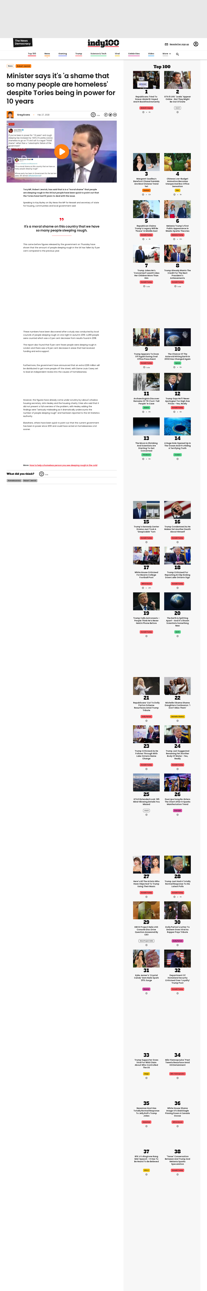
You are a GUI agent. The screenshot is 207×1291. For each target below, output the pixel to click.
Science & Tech (98, 53)
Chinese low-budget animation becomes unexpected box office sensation (177, 182)
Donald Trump (177, 408)
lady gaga (146, 1255)
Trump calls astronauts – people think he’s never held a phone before (146, 620)
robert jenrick (23, 66)
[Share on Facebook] (106, 115)
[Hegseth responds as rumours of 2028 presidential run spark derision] (177, 1224)
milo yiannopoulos (177, 1074)
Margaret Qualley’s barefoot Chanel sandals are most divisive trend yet (146, 182)
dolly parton (177, 941)
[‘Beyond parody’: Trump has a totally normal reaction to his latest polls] (177, 864)
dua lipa (177, 811)
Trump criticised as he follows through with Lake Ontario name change (146, 755)
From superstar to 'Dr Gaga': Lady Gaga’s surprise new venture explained (146, 1245)
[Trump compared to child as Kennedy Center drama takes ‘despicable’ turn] (146, 509)
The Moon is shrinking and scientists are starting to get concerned (146, 447)
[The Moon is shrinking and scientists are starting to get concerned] (146, 426)
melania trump (177, 235)
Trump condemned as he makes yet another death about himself (177, 529)
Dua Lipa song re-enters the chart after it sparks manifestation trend (177, 802)
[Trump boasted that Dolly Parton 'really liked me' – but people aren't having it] (177, 1272)
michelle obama (177, 717)
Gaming (62, 53)
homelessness (14, 480)
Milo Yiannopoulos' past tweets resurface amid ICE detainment (177, 1062)
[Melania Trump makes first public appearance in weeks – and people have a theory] (177, 208)
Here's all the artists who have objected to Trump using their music (146, 884)
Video (151, 53)
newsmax (146, 1122)
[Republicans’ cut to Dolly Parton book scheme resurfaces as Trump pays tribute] (146, 685)
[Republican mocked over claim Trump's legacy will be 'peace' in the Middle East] (146, 208)
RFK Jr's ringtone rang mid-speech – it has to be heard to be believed (146, 1159)
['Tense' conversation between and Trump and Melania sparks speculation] (177, 1139)
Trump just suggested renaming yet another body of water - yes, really (177, 755)
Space (177, 363)
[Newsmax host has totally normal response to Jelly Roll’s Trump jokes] (146, 1091)
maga (146, 1074)
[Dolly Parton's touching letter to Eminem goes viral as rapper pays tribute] (177, 909)
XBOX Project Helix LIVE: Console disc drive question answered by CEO (146, 931)
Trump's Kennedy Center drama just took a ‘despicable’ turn (146, 529)
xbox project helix (146, 941)
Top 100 (32, 53)
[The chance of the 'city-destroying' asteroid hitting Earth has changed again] (177, 336)
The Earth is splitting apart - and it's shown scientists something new (177, 622)
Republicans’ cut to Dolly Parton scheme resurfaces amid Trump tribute (146, 706)
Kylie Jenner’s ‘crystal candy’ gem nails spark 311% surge (146, 978)
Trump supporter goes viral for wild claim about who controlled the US (146, 1064)
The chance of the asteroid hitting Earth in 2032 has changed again (177, 356)
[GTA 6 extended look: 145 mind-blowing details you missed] (146, 782)
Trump (78, 53)
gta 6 (177, 108)
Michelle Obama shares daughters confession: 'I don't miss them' (177, 705)
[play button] (62, 152)
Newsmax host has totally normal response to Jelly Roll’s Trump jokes (146, 1112)
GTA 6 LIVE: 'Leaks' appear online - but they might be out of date (177, 99)
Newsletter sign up (179, 44)
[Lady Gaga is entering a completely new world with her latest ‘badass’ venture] (146, 1224)
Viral (117, 53)
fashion (146, 190)
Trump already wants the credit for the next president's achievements (177, 274)
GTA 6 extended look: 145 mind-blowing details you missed (146, 802)
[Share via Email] (115, 115)
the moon (146, 455)
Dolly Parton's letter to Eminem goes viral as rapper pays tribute (177, 929)
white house (146, 584)
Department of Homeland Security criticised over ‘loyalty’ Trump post (177, 979)
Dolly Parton (146, 717)
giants (146, 408)
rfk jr (146, 1170)
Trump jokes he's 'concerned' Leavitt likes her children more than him (146, 274)
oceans (178, 455)
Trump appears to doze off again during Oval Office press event (146, 356)
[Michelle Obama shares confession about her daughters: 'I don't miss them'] (177, 685)
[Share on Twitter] (110, 115)
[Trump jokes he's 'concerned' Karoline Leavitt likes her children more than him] (146, 253)
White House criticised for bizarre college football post (146, 575)
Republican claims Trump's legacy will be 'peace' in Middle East (146, 228)
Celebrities (134, 53)
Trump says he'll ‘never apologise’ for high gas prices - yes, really (177, 401)
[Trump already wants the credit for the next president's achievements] (177, 253)
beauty (146, 989)
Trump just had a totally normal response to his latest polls (178, 884)
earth (178, 632)
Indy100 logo (103, 43)
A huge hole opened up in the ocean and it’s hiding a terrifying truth (177, 445)
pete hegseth (177, 1255)
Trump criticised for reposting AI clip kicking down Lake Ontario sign (177, 575)
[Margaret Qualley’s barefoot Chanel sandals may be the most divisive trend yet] (146, 161)
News (47, 53)
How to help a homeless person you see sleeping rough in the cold (63, 465)
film (177, 190)
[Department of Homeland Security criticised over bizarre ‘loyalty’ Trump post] (177, 958)
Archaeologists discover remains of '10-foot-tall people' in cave (146, 401)
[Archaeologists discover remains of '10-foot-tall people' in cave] (146, 381)
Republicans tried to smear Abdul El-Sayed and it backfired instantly (146, 99)
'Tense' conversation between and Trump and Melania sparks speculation (177, 1160)
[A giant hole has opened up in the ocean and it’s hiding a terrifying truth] (177, 426)
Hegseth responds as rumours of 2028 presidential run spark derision (177, 1245)
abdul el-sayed (146, 108)
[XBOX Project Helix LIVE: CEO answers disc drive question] (146, 909)
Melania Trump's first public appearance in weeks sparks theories (177, 228)
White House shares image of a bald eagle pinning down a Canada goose (177, 1112)
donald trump (146, 235)
